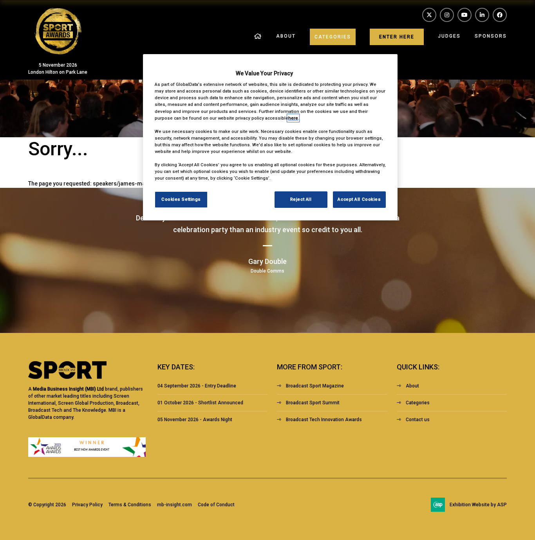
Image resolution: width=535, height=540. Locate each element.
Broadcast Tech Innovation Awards (324, 419)
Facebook (500, 15)
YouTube (464, 15)
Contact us (418, 419)
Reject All (301, 199)
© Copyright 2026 (47, 504)
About (286, 36)
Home (258, 37)
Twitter (429, 15)
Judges (449, 36)
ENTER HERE (396, 37)
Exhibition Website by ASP (478, 504)
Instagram (447, 15)
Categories (332, 37)
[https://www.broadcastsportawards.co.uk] (57, 52)
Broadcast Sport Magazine (315, 386)
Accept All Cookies (359, 199)
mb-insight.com (174, 504)
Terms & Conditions (129, 504)
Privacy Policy (87, 504)
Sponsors (491, 36)
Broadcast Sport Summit (313, 402)
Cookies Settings (181, 199)
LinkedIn (482, 15)
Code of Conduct (216, 504)
